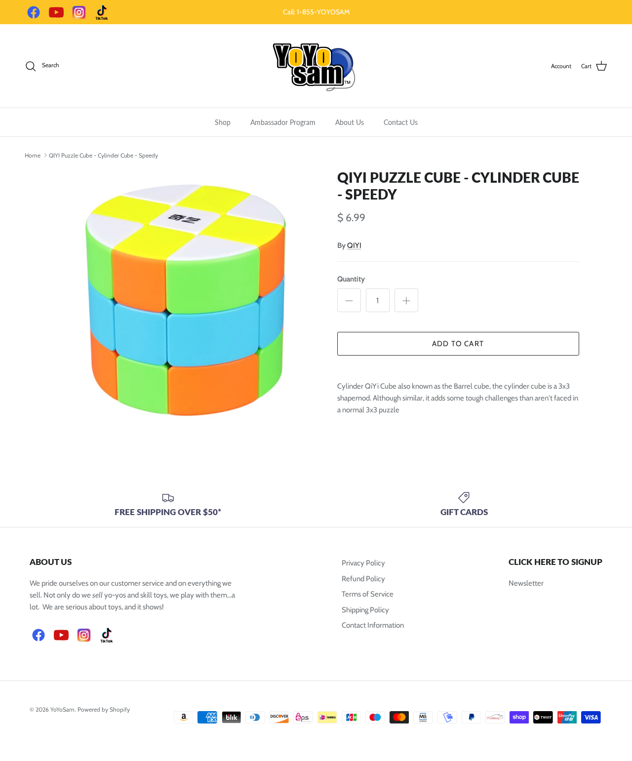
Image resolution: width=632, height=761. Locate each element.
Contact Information (373, 625)
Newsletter (526, 583)
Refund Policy (363, 578)
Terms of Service (368, 594)
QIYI (354, 245)
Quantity (351, 279)
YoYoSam (62, 709)
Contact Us (401, 122)
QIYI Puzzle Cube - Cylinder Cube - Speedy (103, 155)
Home (32, 155)
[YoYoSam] (316, 66)
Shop (223, 122)
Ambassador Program (283, 122)
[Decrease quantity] (349, 300)
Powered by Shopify (104, 709)
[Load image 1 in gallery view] (184, 300)
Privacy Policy (363, 563)
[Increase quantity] (406, 300)
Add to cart (458, 343)
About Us (349, 122)
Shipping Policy (365, 609)
